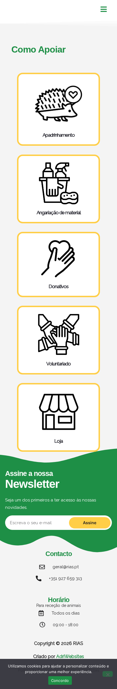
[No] (108, 674)
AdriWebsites (70, 656)
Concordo (60, 680)
